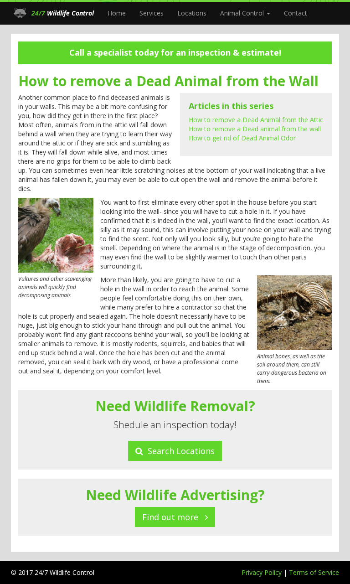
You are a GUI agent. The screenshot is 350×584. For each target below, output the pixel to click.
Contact (295, 13)
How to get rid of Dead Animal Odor (242, 138)
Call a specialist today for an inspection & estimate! (175, 52)
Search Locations (179, 450)
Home (117, 13)
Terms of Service (314, 572)
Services (151, 13)
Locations (191, 13)
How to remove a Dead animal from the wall (255, 128)
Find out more (173, 517)
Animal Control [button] (243, 13)
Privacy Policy (262, 572)
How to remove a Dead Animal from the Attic (256, 119)
